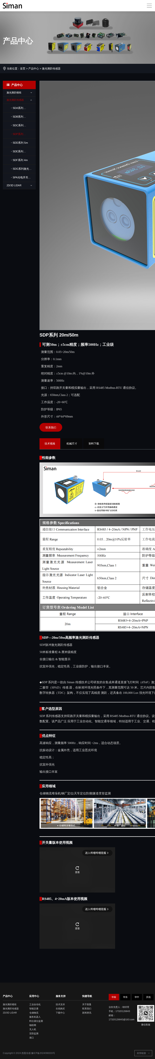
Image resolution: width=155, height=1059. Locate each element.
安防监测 (33, 1033)
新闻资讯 (86, 1012)
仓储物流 (33, 1012)
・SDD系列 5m (19, 142)
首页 (22, 68)
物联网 (32, 1025)
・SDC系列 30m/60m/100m (16, 127)
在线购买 (60, 1008)
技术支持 (60, 1004)
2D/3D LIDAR (10, 1012)
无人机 (32, 1029)
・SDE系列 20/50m (15, 153)
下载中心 (60, 1012)
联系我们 (51, 427)
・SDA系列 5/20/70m (15, 109)
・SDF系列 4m (19, 160)
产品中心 (33, 68)
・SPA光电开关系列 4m (19, 179)
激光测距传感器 (51, 68)
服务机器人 (35, 1017)
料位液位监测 (36, 1021)
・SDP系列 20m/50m (15, 135)
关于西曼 (86, 1004)
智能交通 (33, 1008)
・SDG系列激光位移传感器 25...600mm (19, 170)
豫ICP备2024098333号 (43, 1053)
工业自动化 (35, 1004)
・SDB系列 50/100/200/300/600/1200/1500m (21, 118)
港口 (31, 1037)
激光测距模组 (9, 1004)
